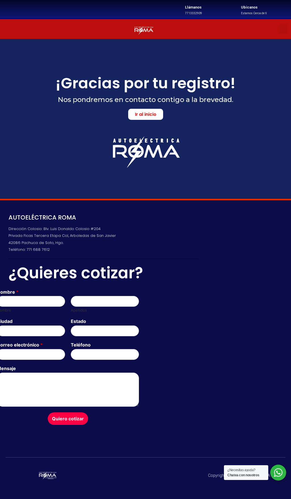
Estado (78, 321)
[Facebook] (23, 29)
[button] (283, 29)
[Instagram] (39, 29)
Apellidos (79, 310)
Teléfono (81, 345)
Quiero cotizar (68, 418)
